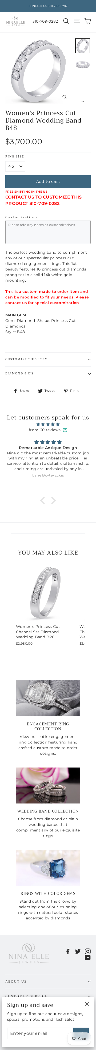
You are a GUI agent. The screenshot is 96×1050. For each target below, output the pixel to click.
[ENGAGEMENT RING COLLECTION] (48, 698)
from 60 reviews (45, 429)
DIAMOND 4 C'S (19, 373)
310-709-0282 (45, 21)
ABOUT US (16, 981)
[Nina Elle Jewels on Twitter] (78, 951)
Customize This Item (26, 359)
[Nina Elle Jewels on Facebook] (68, 951)
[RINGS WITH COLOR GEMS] (48, 868)
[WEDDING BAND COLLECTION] (48, 785)
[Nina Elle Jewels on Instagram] (88, 951)
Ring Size (14, 157)
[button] (44, 500)
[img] (48, 424)
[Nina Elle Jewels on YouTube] (88, 957)
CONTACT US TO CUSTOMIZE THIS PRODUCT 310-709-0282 (43, 200)
